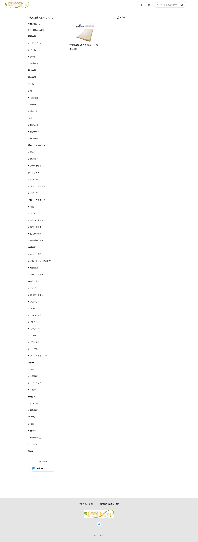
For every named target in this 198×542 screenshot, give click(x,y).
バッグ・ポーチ (36, 274)
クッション (35, 104)
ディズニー (35, 288)
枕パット (34, 111)
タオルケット (35, 166)
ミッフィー (35, 329)
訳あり (31, 451)
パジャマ (34, 193)
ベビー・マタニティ (36, 200)
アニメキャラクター (38, 356)
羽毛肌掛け (35, 63)
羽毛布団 (32, 36)
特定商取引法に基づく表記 (109, 504)
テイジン (32, 417)
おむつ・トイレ (36, 220)
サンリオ (34, 322)
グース (33, 50)
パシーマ (32, 362)
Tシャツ (33, 444)
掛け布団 (32, 70)
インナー (34, 179)
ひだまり (32, 396)
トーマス (34, 349)
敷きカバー (35, 132)
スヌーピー (35, 302)
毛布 (32, 152)
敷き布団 (32, 77)
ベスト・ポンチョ (37, 186)
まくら (31, 84)
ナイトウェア (33, 172)
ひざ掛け (34, 159)
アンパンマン (35, 335)
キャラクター (33, 281)
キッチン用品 (35, 254)
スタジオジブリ (36, 295)
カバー (31, 118)
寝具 (32, 207)
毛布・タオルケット (36, 145)
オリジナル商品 (34, 437)
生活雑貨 (32, 247)
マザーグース (35, 43)
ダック (33, 57)
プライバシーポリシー (87, 504)
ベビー (33, 390)
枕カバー (34, 138)
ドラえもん (35, 342)
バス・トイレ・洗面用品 (40, 261)
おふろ (33, 213)
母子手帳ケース (36, 240)
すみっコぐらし (36, 315)
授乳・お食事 (35, 227)
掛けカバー (35, 125)
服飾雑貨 (34, 268)
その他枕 (34, 98)
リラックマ (35, 308)
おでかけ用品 (35, 234)
